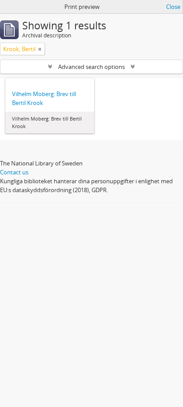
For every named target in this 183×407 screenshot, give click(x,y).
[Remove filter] (40, 48)
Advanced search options (91, 67)
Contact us (14, 172)
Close (173, 7)
